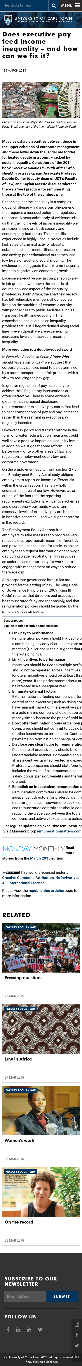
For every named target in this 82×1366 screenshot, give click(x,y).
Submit (61, 1296)
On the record (19, 1222)
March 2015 (40, 858)
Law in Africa (18, 1059)
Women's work (19, 1140)
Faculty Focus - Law (20, 927)
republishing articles (46, 890)
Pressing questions (23, 977)
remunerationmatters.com (59, 831)
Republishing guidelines (41, 1361)
